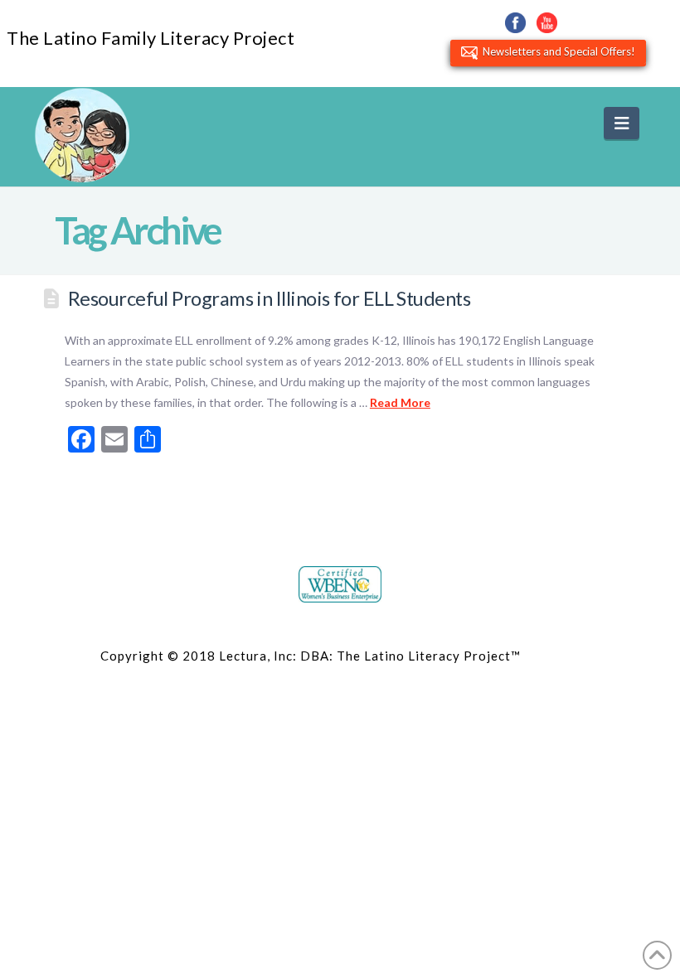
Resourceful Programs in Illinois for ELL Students (269, 298)
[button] (621, 123)
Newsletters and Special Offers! (556, 51)
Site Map (552, 655)
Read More (400, 402)
